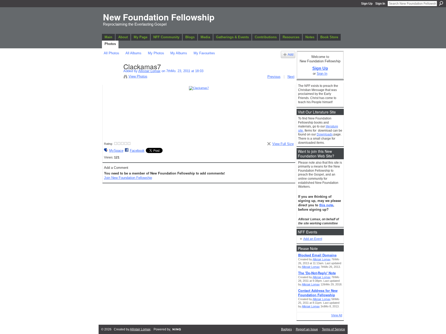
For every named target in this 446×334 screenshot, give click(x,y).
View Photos (138, 76)
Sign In (380, 3)
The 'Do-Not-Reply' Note (317, 272)
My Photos (156, 53)
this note (326, 204)
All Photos (111, 53)
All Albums (133, 53)
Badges (286, 329)
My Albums (178, 53)
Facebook (137, 151)
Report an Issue (307, 329)
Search (441, 3)
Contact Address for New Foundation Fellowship (318, 292)
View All (336, 315)
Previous (274, 77)
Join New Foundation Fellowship (128, 178)
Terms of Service (333, 329)
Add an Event (312, 239)
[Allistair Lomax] (112, 77)
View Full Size (283, 144)
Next (291, 77)
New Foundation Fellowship (158, 17)
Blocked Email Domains (317, 255)
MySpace (116, 151)
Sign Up (366, 3)
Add (290, 54)
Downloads (325, 134)
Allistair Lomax (149, 71)
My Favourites (204, 53)
